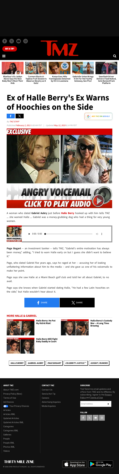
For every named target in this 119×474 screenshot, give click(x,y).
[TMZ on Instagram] (25, 41)
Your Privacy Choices (19, 406)
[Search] (115, 56)
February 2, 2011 (23, 125)
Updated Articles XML (13, 422)
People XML (8, 443)
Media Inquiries (49, 406)
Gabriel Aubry (35, 363)
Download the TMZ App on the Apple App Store (74, 464)
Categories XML (10, 430)
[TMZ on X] (11, 41)
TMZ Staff (14, 121)
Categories (8, 426)
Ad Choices (8, 402)
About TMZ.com (11, 390)
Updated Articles (11, 418)
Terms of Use (9, 398)
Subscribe (108, 404)
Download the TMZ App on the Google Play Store (100, 464)
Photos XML (9, 447)
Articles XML (9, 414)
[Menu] (4, 56)
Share (43, 302)
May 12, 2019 (60, 125)
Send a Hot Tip (48, 394)
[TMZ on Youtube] (18, 41)
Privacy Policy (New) (12, 394)
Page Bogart (54, 363)
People (6, 439)
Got (9, 48)
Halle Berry (67, 213)
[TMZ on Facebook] (4, 41)
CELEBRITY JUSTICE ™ (75, 363)
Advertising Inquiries (51, 402)
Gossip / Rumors (99, 363)
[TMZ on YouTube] (96, 418)
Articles (7, 410)
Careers (45, 398)
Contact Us (47, 390)
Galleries (7, 434)
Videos (6, 451)
